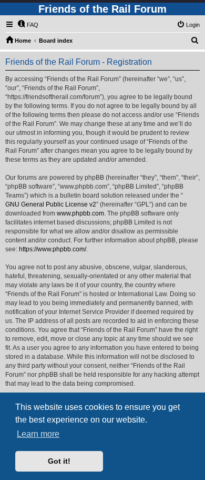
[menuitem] (27, 24)
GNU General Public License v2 (50, 204)
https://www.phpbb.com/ (52, 249)
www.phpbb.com (80, 213)
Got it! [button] (59, 461)
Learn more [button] (38, 433)
